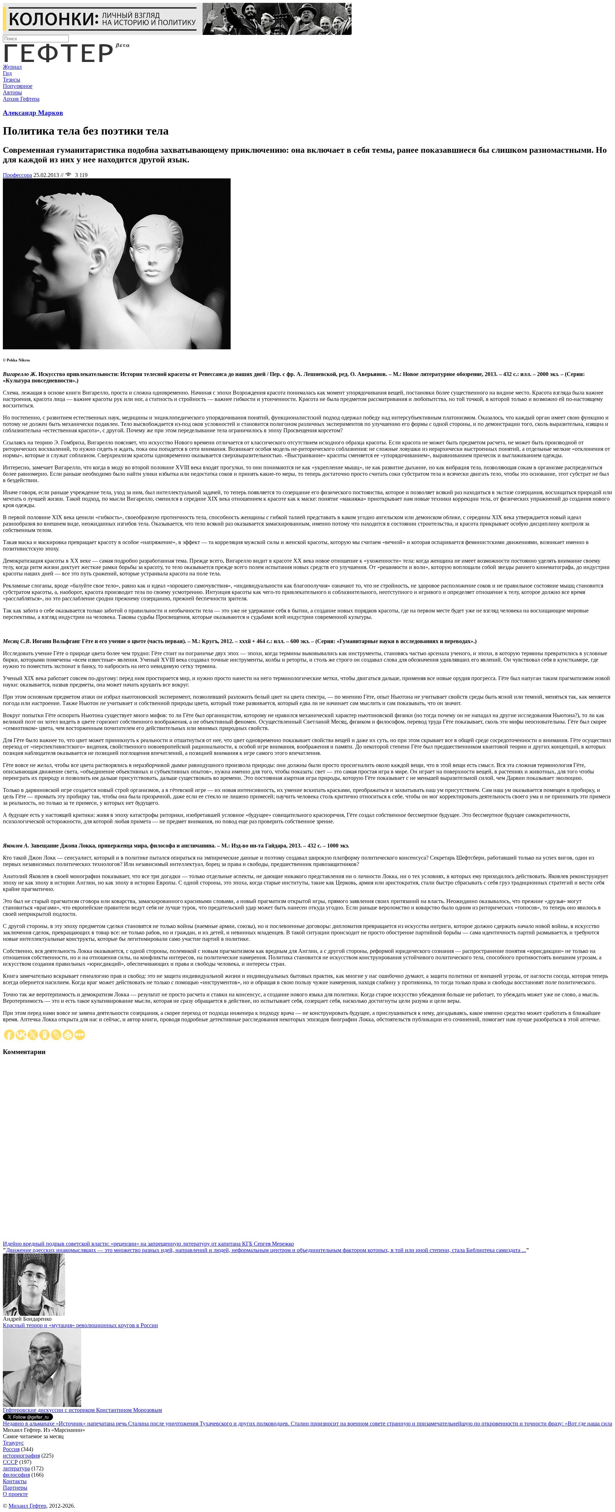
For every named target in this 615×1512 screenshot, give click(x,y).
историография (21, 1456)
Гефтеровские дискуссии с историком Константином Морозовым (82, 1410)
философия (16, 1475)
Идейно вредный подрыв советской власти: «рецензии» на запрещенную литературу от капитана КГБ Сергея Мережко (148, 1244)
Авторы (12, 92)
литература (16, 1468)
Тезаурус (13, 1443)
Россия (11, 1449)
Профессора (17, 175)
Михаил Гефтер (27, 1506)
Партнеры (15, 1488)
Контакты (15, 1481)
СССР (10, 1462)
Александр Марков (33, 112)
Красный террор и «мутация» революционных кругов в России (80, 1325)
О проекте (15, 1494)
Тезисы (11, 80)
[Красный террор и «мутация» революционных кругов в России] (42, 1405)
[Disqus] (307, 1152)
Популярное (17, 86)
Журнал (12, 67)
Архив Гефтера (21, 99)
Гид (7, 73)
